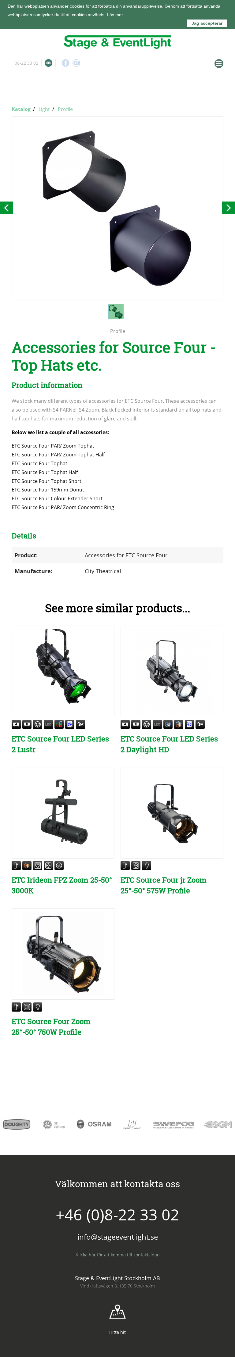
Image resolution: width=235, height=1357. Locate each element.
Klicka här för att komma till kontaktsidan (118, 1255)
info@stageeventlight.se (48, 63)
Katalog (21, 109)
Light (44, 109)
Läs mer (115, 14)
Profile (65, 109)
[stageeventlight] (117, 42)
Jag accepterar (207, 23)
